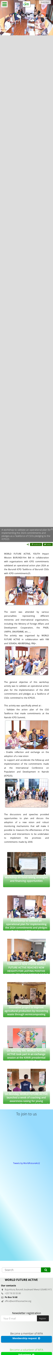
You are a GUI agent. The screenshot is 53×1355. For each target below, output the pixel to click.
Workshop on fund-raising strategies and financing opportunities (26, 879)
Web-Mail (45, 2)
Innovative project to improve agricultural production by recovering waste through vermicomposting (26, 1011)
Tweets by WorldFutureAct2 (26, 1163)
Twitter (48, 544)
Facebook (37, 544)
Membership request (24, 1338)
